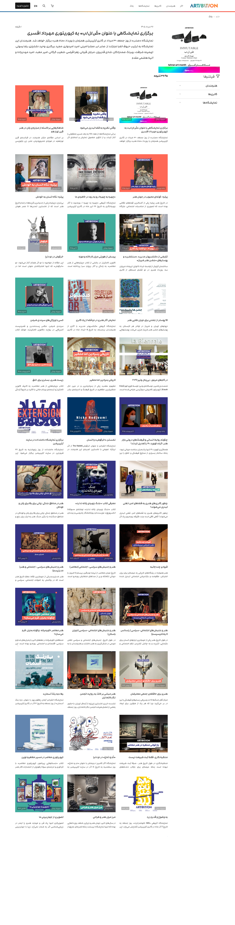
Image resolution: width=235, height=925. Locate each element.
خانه (218, 16)
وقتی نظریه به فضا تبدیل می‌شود (98, 127)
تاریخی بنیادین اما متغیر (103, 380)
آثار (181, 5)
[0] (52, 6)
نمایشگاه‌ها (143, 5)
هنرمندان (170, 5)
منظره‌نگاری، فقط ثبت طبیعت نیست (148, 757)
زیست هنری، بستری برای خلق (47, 380)
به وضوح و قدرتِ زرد (157, 817)
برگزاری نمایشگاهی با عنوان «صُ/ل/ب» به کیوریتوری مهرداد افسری (90, 32)
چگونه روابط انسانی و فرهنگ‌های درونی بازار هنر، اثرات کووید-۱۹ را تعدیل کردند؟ (145, 441)
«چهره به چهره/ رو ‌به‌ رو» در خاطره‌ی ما (95, 196)
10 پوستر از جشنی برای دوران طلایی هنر (147, 320)
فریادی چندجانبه (159, 566)
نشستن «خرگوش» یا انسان (101, 439)
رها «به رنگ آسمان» (53, 693)
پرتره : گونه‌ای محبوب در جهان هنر (150, 196)
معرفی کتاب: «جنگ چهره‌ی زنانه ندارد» (95, 503)
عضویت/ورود (22, 5)
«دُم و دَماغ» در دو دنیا (104, 757)
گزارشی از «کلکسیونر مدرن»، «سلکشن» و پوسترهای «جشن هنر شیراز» (145, 258)
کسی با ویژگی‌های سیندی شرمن (46, 320)
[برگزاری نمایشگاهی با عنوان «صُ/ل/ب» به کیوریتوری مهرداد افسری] (189, 72)
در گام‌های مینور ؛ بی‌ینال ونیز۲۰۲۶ (150, 380)
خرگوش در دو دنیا (54, 256)
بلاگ (132, 5)
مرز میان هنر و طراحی (104, 817)
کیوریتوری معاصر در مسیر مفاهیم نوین (42, 757)
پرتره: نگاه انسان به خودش (49, 196)
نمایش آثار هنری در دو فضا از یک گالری (96, 320)
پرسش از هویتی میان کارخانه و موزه (97, 256)
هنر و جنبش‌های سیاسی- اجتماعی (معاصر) (93, 566)
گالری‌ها (157, 5)
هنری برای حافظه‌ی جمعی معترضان (149, 693)
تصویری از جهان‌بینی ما (51, 817)
